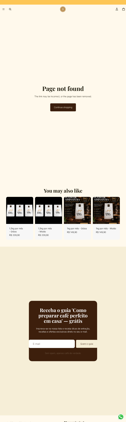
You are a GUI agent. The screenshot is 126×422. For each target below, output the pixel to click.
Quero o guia (86, 343)
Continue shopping (63, 107)
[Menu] (3, 9)
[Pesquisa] (10, 9)
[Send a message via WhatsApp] (120, 416)
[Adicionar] (28, 219)
